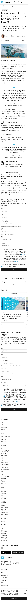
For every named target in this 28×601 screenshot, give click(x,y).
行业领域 (3, 493)
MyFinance (4, 505)
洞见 (2, 495)
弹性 (3, 312)
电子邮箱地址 (4, 221)
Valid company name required (7, 234)
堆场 (2, 471)
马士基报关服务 (5, 451)
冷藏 (2, 474)
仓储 (2, 458)
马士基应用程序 (5, 507)
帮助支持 (18, 2)
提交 (14, 269)
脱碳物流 (3, 478)
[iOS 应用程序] (6, 552)
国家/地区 (3, 243)
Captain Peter (4, 512)
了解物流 (3, 498)
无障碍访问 (4, 538)
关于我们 (3, 524)
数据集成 (3, 510)
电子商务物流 (4, 462)
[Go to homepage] (6, 2)
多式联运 (3, 453)
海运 (2, 448)
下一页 (25, 325)
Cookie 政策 (4, 577)
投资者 (3, 526)
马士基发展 (4, 540)
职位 (2, 237)
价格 (2, 422)
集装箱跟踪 (4, 427)
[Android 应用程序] (18, 552)
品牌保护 (3, 583)
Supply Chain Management (9, 282)
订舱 (2, 425)
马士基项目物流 (5, 469)
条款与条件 (4, 570)
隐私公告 (16, 261)
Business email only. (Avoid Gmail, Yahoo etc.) (11, 226)
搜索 (14, 2)
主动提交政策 (4, 585)
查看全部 (3, 484)
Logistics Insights (10, 6)
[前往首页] (7, 559)
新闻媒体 (3, 533)
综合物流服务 (5, 10)
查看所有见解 (14, 293)
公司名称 (3, 229)
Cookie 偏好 (4, 580)
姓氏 (2, 215)
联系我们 (3, 441)
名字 (2, 208)
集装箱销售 (4, 531)
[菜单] (25, 2)
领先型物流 (4, 455)
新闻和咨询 (4, 491)
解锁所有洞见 (14, 598)
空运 (2, 460)
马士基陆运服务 (5, 476)
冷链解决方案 (4, 467)
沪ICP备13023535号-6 (7, 563)
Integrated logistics (20, 6)
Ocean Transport (21, 282)
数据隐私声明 (4, 575)
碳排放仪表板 (4, 514)
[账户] (21, 2)
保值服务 (3, 481)
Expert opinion (14, 284)
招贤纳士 (3, 521)
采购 (2, 528)
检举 (2, 572)
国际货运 (3, 6)
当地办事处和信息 (5, 437)
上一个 (2, 325)
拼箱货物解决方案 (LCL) (7, 465)
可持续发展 (4, 535)
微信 (2, 548)
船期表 (3, 429)
